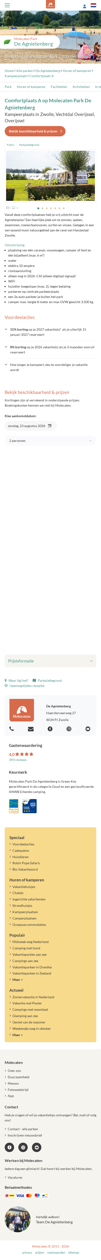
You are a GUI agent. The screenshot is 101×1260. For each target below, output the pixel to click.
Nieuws (13, 1083)
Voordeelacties (23, 844)
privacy (27, 1252)
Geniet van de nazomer (29, 1022)
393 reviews (18, 760)
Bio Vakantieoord (25, 869)
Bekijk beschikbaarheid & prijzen (33, 131)
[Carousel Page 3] (47, 208)
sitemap (73, 1252)
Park (8, 87)
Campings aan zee (25, 961)
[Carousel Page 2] (42, 208)
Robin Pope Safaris (26, 863)
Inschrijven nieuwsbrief (25, 1135)
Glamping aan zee (25, 1016)
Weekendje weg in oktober (31, 1028)
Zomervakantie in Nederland (33, 997)
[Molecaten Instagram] (69, 729)
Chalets (17, 893)
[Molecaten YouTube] (36, 1147)
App (11, 1096)
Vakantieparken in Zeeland (31, 973)
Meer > (17, 980)
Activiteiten (81, 87)
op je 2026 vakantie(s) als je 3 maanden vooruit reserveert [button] (52, 349)
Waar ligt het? (18, 680)
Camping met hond (26, 948)
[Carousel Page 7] (64, 208)
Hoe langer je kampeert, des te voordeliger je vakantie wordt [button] (49, 367)
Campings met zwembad (30, 1009)
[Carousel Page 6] (59, 208)
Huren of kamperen (31, 87)
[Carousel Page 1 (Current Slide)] (38, 208)
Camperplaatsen (24, 918)
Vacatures (15, 1177)
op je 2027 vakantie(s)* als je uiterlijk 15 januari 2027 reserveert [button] (48, 332)
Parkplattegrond (49, 680)
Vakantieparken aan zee (29, 954)
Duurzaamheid (18, 1077)
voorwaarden (56, 1252)
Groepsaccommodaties (29, 925)
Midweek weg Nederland (30, 942)
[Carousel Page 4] (51, 208)
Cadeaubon (20, 850)
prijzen (39, 1252)
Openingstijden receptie (26, 686)
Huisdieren (20, 857)
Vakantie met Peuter (27, 1003)
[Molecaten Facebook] (51, 729)
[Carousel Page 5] (55, 208)
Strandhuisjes (22, 905)
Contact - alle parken (23, 1129)
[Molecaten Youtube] (88, 729)
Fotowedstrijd (18, 1090)
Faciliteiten (59, 87)
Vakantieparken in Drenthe (32, 967)
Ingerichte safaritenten (29, 899)
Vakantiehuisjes (23, 887)
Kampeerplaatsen (25, 912)
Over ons (14, 1071)
